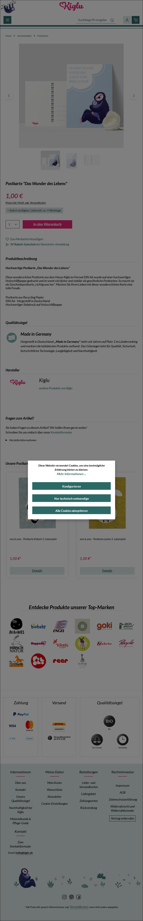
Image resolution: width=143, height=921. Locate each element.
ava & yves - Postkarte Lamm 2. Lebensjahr (103, 539)
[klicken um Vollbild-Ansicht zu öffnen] (71, 96)
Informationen (20, 772)
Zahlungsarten (89, 801)
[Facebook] (78, 896)
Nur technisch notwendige (71, 498)
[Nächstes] (133, 95)
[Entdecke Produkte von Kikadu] (60, 643)
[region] (71, 107)
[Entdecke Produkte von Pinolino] (16, 661)
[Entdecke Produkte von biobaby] (38, 626)
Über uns (20, 783)
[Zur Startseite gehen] (71, 6)
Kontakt (20, 790)
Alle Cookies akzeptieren (71, 511)
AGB (123, 792)
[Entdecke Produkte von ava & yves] (16, 626)
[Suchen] (112, 19)
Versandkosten (79, 907)
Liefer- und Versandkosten (88, 785)
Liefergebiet (88, 794)
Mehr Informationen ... (71, 474)
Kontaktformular (61, 432)
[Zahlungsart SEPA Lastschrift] (12, 738)
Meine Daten (54, 772)
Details (37, 571)
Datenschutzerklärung (123, 799)
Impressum (122, 785)
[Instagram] (64, 896)
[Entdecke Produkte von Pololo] (38, 661)
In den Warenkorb (47, 224)
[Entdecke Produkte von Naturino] (104, 643)
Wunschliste (54, 790)
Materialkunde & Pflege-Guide (20, 821)
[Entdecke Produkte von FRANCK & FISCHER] (82, 626)
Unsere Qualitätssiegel (20, 799)
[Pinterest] (72, 896)
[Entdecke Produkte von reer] (60, 661)
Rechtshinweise (122, 772)
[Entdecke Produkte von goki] (104, 626)
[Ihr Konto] (127, 20)
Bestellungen (88, 772)
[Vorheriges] (9, 95)
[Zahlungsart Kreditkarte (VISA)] (12, 725)
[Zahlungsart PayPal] (21, 714)
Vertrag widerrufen (122, 818)
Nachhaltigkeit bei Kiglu (20, 810)
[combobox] (92, 19)
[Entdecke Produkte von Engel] (60, 626)
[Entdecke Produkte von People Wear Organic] (126, 643)
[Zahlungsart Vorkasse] (29, 738)
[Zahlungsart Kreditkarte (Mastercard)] (29, 725)
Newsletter (54, 796)
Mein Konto (54, 783)
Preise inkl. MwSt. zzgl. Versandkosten (26, 202)
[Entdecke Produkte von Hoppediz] (38, 643)
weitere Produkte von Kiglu (55, 388)
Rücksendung (88, 808)
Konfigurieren (71, 486)
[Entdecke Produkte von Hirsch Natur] (16, 643)
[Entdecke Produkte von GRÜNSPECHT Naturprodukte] (126, 626)
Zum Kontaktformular (20, 844)
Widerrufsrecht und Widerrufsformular (122, 808)
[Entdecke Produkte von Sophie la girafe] (82, 661)
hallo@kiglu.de (24, 852)
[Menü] (7, 20)
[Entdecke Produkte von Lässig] (82, 643)
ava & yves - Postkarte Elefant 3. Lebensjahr (33, 539)
